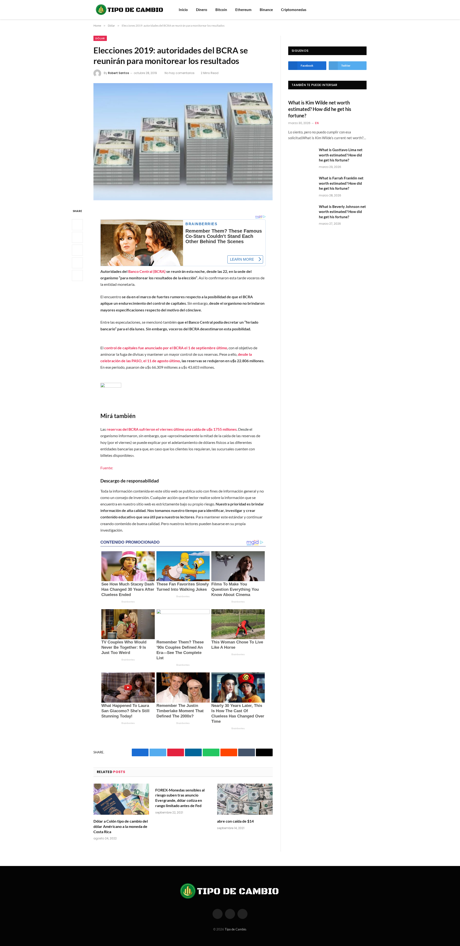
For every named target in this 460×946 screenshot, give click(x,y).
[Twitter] (77, 237)
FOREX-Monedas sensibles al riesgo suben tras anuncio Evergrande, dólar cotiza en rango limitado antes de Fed (180, 798)
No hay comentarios (180, 73)
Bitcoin (221, 9)
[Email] (77, 275)
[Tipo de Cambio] (129, 9)
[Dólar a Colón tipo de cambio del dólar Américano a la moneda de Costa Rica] (121, 799)
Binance (266, 9)
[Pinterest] (77, 262)
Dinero (201, 9)
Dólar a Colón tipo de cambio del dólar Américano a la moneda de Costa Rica (120, 826)
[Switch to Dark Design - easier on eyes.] (364, 9)
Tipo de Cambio (235, 929)
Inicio (183, 9)
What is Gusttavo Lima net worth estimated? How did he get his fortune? (340, 155)
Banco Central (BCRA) (146, 271)
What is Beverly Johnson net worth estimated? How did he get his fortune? (342, 211)
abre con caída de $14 (235, 821)
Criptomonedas (293, 9)
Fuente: (106, 467)
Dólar (100, 38)
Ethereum (243, 9)
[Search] (357, 9)
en (317, 123)
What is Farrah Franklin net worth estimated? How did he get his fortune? (341, 183)
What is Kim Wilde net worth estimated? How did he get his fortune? (319, 109)
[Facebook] (77, 224)
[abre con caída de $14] (245, 799)
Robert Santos (118, 73)
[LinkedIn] (77, 250)
